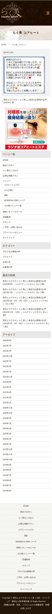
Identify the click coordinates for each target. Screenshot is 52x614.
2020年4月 (7, 434)
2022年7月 (7, 361)
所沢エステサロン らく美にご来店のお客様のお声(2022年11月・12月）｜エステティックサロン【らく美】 (25, 312)
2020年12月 (7, 408)
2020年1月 (7, 444)
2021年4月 (7, 392)
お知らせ (7, 262)
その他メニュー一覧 (13, 206)
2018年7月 (7, 485)
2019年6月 (7, 480)
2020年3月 (7, 439)
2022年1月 (7, 372)
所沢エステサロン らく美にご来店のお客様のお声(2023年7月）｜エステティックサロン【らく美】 (24, 291)
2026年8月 (7, 340)
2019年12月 (7, 449)
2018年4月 (7, 491)
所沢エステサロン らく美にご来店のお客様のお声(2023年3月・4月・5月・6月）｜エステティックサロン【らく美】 (25, 301)
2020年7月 (7, 423)
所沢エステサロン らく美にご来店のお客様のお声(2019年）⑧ (25, 101)
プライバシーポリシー (12, 232)
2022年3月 (7, 366)
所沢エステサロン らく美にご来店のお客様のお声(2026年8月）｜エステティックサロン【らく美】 (24, 282)
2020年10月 (7, 413)
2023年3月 (7, 351)
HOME (3, 45)
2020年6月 (7, 429)
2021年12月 (7, 377)
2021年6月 (7, 387)
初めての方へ (8, 165)
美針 (6, 195)
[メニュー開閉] (48, 13)
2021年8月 (7, 382)
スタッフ (7, 222)
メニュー (7, 181)
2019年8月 (7, 470)
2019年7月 (7, 475)
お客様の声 (7, 267)
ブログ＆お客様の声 (11, 252)
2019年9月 (7, 465)
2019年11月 (7, 454)
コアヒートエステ (12, 185)
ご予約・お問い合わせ (12, 227)
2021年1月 (7, 403)
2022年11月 (7, 356)
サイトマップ (8, 238)
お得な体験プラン (10, 176)
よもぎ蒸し (9, 190)
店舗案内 (7, 217)
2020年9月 (7, 418)
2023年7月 (7, 346)
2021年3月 (7, 398)
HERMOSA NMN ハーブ (14, 200)
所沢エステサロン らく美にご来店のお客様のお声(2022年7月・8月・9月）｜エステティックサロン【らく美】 (26, 323)
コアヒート (7, 257)
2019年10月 (7, 460)
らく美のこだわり (10, 170)
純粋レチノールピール (12, 212)
